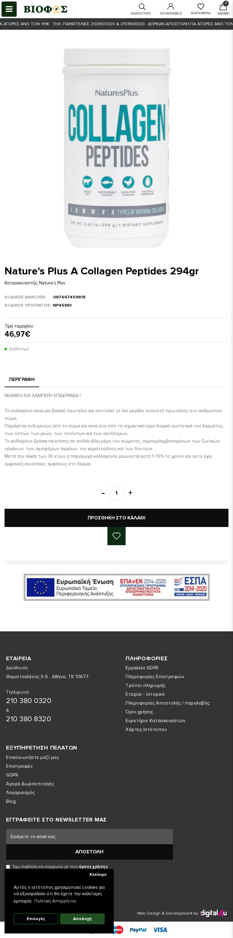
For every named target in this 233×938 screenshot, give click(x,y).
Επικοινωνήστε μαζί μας (32, 757)
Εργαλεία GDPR (142, 668)
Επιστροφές (19, 766)
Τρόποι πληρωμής (146, 685)
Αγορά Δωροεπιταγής (30, 784)
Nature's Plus (52, 283)
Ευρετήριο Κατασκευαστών (156, 720)
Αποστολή (89, 852)
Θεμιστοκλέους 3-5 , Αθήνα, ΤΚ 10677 (47, 676)
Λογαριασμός (20, 792)
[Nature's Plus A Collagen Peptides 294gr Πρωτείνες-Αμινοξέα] (116, 148)
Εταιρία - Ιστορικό (145, 694)
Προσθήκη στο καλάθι (116, 518)
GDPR (12, 775)
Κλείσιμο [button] (98, 874)
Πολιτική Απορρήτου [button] (55, 901)
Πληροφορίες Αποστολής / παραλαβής (168, 703)
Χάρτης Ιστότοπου (146, 729)
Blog (11, 801)
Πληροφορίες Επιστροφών (155, 676)
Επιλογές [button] (36, 918)
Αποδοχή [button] (82, 918)
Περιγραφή (22, 379)
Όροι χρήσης (139, 712)
